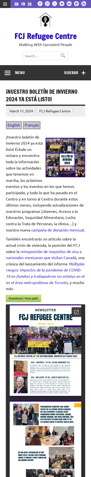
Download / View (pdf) (23, 298)
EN (17, 4)
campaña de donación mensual (57, 229)
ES (30, 4)
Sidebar (71, 72)
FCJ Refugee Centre (46, 36)
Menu (20, 72)
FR (24, 4)
